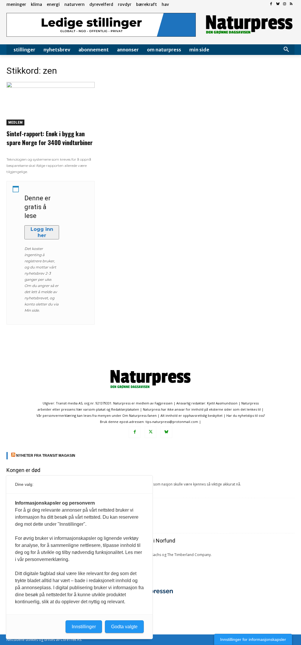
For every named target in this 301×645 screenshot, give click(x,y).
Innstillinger (84, 626)
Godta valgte (124, 626)
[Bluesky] (278, 4)
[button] (286, 49)
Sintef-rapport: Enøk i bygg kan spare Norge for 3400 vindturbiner (49, 138)
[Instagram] (284, 4)
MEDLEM (15, 122)
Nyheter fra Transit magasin (45, 455)
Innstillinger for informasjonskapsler (253, 639)
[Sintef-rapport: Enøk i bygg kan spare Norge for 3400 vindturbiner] (50, 103)
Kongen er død (23, 470)
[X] (150, 432)
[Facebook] (271, 4)
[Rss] (291, 4)
